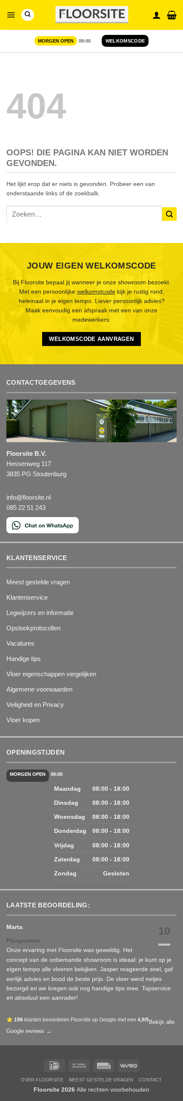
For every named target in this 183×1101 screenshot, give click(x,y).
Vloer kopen (23, 720)
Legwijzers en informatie (40, 612)
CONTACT (150, 1079)
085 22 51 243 (26, 507)
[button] (10, 15)
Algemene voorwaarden (39, 689)
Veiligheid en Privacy (35, 704)
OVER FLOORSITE (42, 1079)
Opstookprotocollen (33, 628)
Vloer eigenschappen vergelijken (51, 674)
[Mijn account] (156, 15)
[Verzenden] (169, 214)
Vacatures (20, 643)
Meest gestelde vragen (38, 582)
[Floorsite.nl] (91, 15)
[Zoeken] (27, 15)
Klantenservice (27, 597)
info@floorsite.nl (28, 497)
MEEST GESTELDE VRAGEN (101, 1079)
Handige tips (23, 658)
